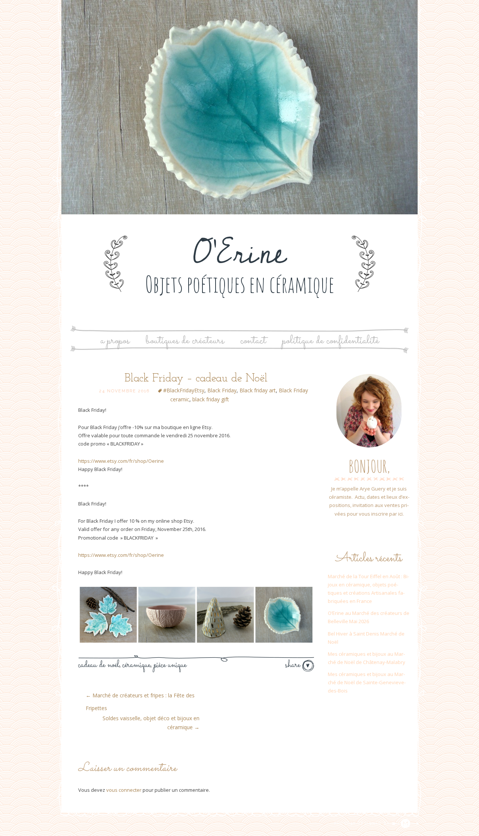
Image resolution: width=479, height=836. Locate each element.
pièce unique (169, 665)
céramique (136, 665)
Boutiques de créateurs (185, 341)
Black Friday (222, 390)
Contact (253, 341)
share (293, 665)
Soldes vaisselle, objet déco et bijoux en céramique (151, 723)
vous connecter (123, 790)
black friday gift (210, 399)
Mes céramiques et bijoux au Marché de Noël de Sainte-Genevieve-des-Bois (367, 682)
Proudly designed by (363, 823)
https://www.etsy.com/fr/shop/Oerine (121, 461)
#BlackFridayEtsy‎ (183, 390)
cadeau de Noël (98, 665)
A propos (114, 341)
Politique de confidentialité (330, 341)
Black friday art (258, 390)
